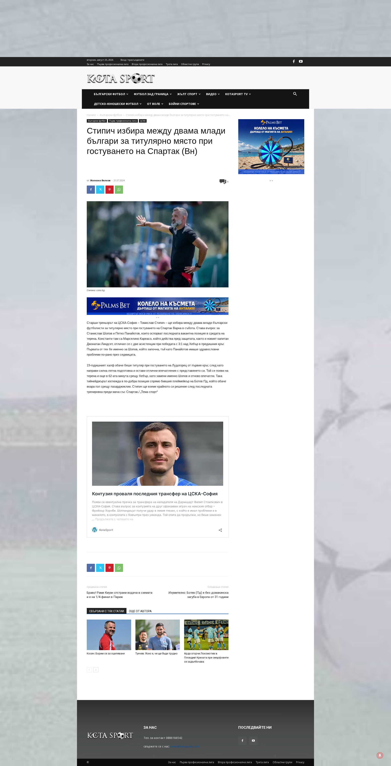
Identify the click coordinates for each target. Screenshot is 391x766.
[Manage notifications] (380, 755)
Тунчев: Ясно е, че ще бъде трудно (156, 653)
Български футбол (111, 115)
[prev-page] (89, 669)
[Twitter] (100, 190)
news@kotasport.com (184, 746)
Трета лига (262, 762)
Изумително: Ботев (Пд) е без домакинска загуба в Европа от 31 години (198, 595)
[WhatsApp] (119, 190)
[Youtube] (300, 61)
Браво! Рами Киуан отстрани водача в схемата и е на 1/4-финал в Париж (119, 595)
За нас (172, 762)
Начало (91, 115)
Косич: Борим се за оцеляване (106, 653)
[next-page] (95, 669)
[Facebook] (293, 61)
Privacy (300, 762)
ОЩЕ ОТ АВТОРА (140, 611)
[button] (295, 94)
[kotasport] (121, 78)
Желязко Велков (100, 180)
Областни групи (282, 762)
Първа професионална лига (123, 120)
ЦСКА (142, 120)
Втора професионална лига (235, 762)
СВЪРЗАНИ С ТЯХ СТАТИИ (106, 611)
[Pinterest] (109, 190)
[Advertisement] (122, 28)
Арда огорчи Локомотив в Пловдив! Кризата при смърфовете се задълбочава (206, 657)
